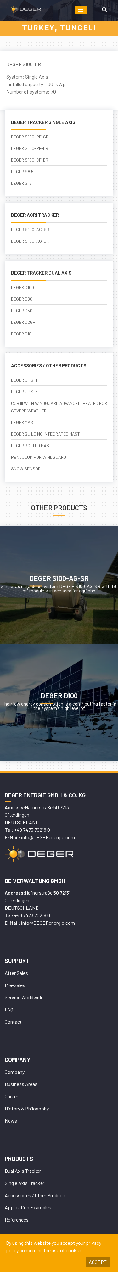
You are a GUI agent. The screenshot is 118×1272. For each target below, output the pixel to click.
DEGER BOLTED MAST (31, 445)
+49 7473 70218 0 (32, 830)
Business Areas (21, 1084)
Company (15, 1072)
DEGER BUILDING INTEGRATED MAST (45, 434)
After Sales (16, 973)
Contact (13, 1022)
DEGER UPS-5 (24, 391)
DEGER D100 (22, 287)
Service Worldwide (24, 997)
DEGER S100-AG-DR (30, 241)
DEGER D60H (23, 310)
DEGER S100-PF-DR (29, 148)
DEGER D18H (22, 333)
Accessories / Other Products (36, 1195)
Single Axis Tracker (24, 1183)
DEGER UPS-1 (24, 380)
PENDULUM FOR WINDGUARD (38, 457)
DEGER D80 (21, 299)
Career (11, 1096)
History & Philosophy (27, 1108)
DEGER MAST (23, 422)
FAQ (9, 1009)
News (11, 1121)
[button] (81, 10)
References (17, 1220)
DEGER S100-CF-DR (29, 160)
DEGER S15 (21, 183)
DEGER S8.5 (22, 171)
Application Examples (28, 1207)
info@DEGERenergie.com (48, 837)
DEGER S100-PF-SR (29, 136)
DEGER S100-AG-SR (30, 229)
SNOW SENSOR (26, 468)
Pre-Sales (15, 985)
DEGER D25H (23, 322)
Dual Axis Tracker (23, 1171)
